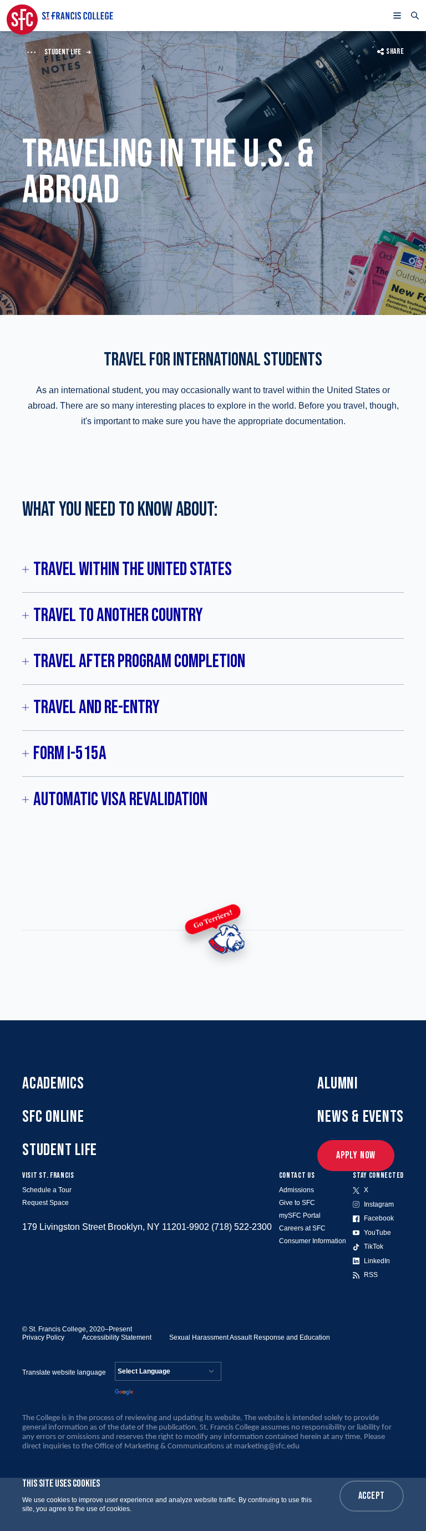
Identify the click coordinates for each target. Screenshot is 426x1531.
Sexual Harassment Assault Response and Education (249, 1337)
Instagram (379, 1204)
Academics (53, 1083)
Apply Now (356, 1155)
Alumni (337, 1083)
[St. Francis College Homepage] (60, 15)
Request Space (45, 1203)
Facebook (379, 1218)
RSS (371, 1275)
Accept (371, 1496)
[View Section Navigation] (31, 52)
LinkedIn (377, 1261)
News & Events (360, 1117)
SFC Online (53, 1117)
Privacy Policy (43, 1337)
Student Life (62, 52)
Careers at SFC (302, 1228)
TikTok (373, 1246)
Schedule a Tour (47, 1190)
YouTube (377, 1233)
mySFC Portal (300, 1215)
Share (395, 51)
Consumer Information (312, 1241)
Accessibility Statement (116, 1337)
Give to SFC (297, 1203)
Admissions (296, 1190)
